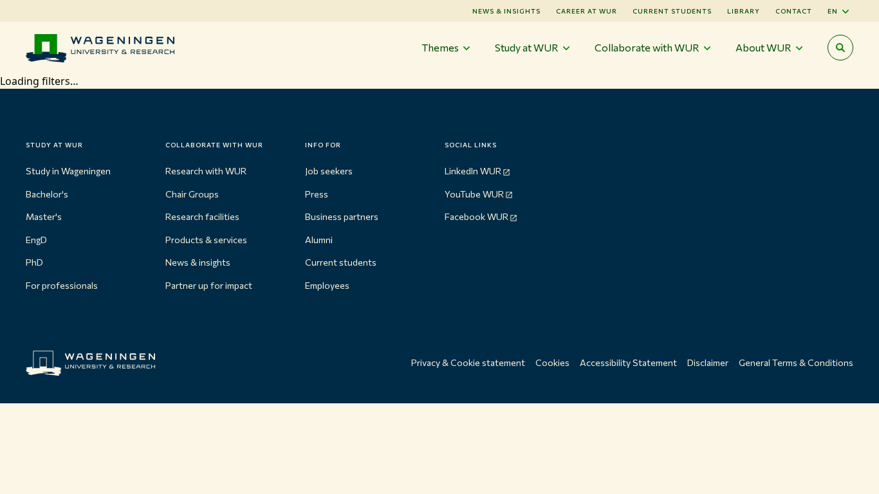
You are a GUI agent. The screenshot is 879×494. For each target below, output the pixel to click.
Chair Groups (192, 193)
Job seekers (329, 170)
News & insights (197, 262)
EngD (36, 239)
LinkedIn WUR (473, 170)
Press (316, 193)
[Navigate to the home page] (100, 47)
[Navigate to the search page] (840, 47)
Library (743, 11)
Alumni (319, 239)
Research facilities (202, 216)
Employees (327, 285)
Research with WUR (205, 170)
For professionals (62, 285)
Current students (672, 11)
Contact (793, 11)
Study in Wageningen (68, 170)
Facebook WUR (476, 216)
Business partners (341, 216)
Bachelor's (47, 193)
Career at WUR (586, 11)
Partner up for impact (208, 285)
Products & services (206, 239)
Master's (44, 216)
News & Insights (506, 11)
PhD (34, 262)
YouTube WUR (474, 193)
